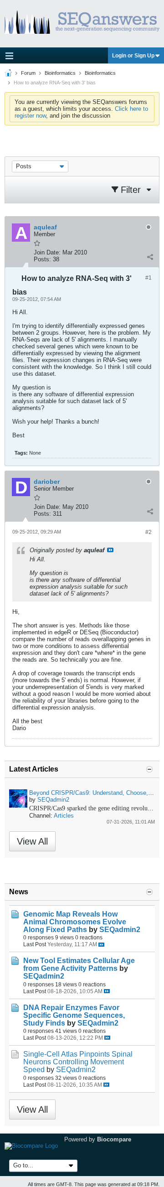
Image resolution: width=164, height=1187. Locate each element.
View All (32, 841)
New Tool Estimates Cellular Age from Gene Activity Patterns (79, 964)
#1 (148, 278)
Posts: (42, 259)
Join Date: (47, 252)
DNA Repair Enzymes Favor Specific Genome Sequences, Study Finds (74, 1015)
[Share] (150, 257)
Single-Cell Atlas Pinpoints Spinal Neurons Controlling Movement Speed (78, 1061)
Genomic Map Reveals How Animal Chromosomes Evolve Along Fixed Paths (74, 921)
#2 (148, 532)
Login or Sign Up (133, 55)
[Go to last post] (101, 945)
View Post (110, 550)
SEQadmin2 (53, 799)
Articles (64, 815)
